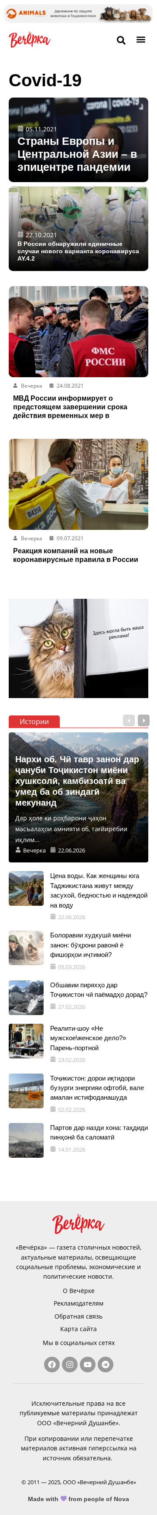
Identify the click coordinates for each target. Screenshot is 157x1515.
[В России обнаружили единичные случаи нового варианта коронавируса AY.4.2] (78, 228)
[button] (141, 40)
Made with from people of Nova (79, 1498)
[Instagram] (70, 1364)
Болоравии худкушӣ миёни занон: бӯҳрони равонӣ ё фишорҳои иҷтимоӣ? (90, 944)
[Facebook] (52, 1364)
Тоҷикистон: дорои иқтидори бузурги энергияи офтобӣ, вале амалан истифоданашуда (97, 1087)
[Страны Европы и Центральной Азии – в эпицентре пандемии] (78, 140)
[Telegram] (105, 1364)
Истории (34, 721)
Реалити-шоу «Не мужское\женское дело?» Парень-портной (88, 1038)
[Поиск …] (121, 41)
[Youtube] (88, 1364)
